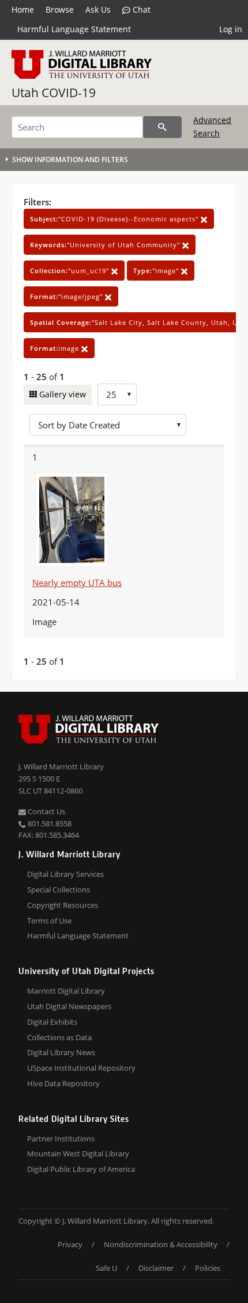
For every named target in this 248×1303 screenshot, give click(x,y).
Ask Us (98, 9)
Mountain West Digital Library (78, 1153)
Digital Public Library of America (81, 1169)
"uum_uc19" (70, 270)
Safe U (106, 1268)
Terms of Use (49, 920)
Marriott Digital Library (66, 991)
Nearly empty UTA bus (77, 582)
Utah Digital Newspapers (69, 1006)
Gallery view (61, 394)
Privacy (70, 1244)
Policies (207, 1268)
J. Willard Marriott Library (61, 766)
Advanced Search (212, 126)
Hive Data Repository (63, 1083)
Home (23, 9)
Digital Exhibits (52, 1022)
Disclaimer (156, 1268)
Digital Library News (61, 1052)
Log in (230, 29)
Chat (140, 9)
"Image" (157, 270)
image (55, 348)
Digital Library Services (65, 874)
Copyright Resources (62, 905)
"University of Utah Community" (106, 244)
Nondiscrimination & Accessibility (160, 1244)
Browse (60, 9)
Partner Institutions (61, 1138)
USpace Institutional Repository (81, 1068)
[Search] (162, 127)
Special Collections (58, 889)
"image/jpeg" (67, 296)
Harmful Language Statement (74, 29)
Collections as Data (59, 1037)
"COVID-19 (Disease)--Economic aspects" (115, 218)
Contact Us (45, 811)
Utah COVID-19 (54, 93)
